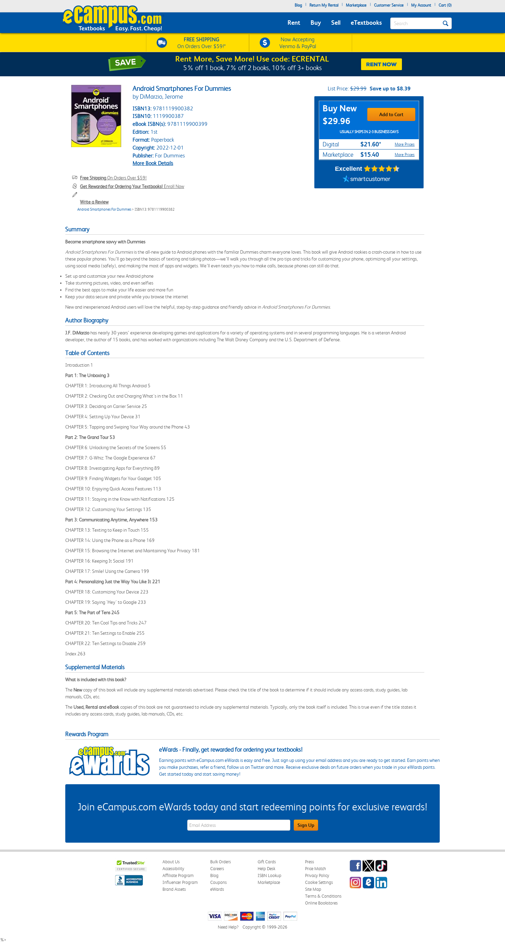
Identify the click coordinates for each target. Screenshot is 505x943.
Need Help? (228, 927)
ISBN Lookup (269, 875)
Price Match (315, 868)
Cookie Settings (319, 882)
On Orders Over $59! (113, 177)
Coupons (218, 882)
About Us (171, 861)
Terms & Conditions (323, 896)
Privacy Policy (317, 875)
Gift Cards (267, 861)
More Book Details (153, 163)
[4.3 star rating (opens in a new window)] (382, 168)
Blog (298, 5)
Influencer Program (180, 882)
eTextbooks (366, 22)
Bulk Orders (220, 861)
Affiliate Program (178, 875)
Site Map (313, 889)
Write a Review (94, 201)
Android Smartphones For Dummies (104, 209)
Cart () (445, 5)
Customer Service (389, 5)
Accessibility (173, 868)
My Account (421, 5)
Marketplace (356, 5)
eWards (217, 889)
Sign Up (306, 825)
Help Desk (266, 868)
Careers (217, 868)
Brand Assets (174, 889)
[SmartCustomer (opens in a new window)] (367, 180)
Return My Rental (324, 5)
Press (309, 861)
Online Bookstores (321, 903)
